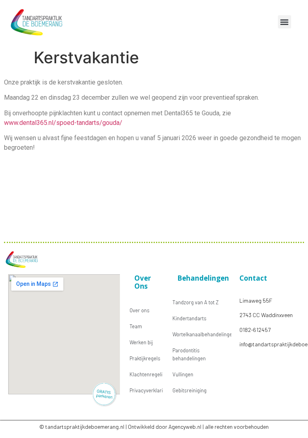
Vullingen (182, 374)
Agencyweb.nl (184, 426)
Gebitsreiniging (189, 390)
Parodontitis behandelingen (189, 354)
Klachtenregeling (146, 374)
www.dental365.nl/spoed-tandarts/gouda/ (63, 123)
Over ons (140, 310)
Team (136, 326)
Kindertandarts (189, 318)
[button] (284, 21)
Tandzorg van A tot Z (195, 302)
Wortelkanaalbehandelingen (201, 334)
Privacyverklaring (146, 390)
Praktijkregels (145, 358)
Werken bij (141, 342)
